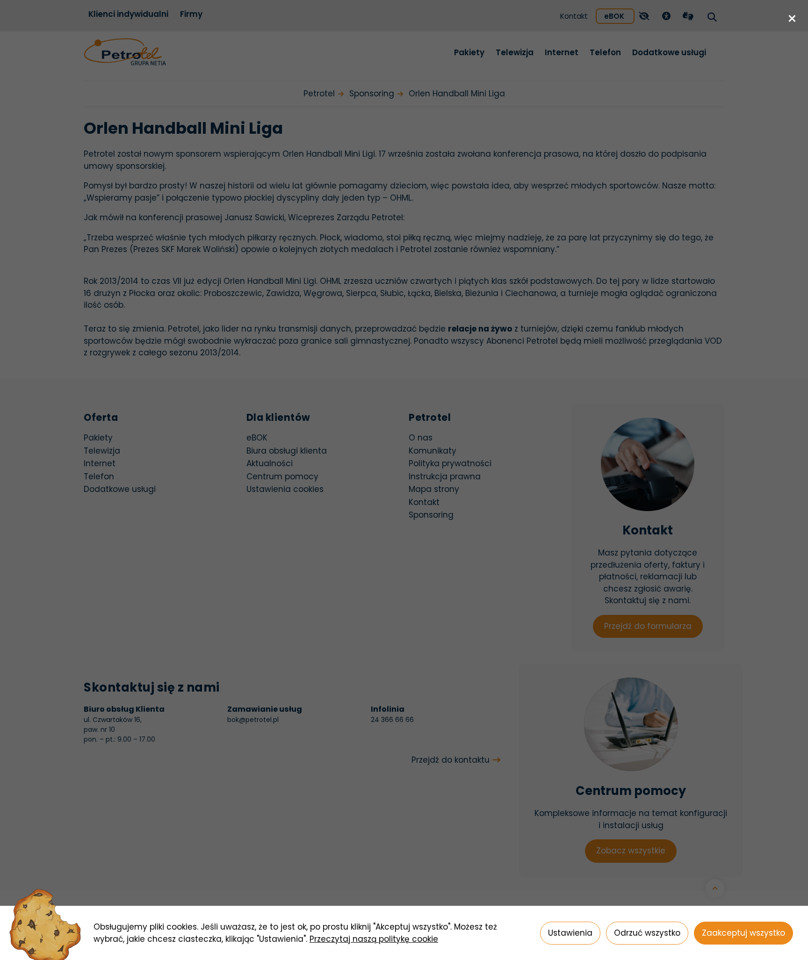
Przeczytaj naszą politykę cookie (374, 939)
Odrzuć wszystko (647, 932)
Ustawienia (570, 932)
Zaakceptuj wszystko (743, 932)
